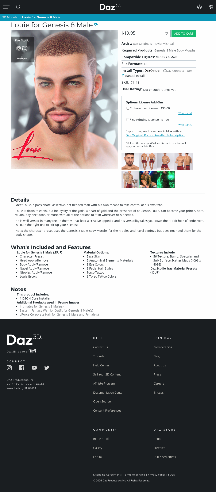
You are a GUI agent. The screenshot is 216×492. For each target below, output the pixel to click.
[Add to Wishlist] (166, 33)
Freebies (159, 448)
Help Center (101, 365)
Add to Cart (183, 33)
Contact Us (100, 347)
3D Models (9, 17)
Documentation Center (108, 392)
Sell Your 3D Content (107, 374)
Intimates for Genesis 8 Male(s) (41, 306)
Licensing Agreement (106, 474)
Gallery (97, 448)
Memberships (163, 347)
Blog (156, 356)
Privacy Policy (156, 474)
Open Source (102, 401)
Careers (159, 383)
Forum (97, 457)
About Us (160, 365)
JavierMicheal (164, 44)
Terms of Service (134, 474)
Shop (157, 439)
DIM (190, 71)
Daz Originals (142, 44)
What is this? (185, 113)
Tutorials (98, 356)
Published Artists (165, 457)
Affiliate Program (104, 383)
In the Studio (101, 439)
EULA (171, 474)
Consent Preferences (107, 410)
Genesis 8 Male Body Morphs (175, 50)
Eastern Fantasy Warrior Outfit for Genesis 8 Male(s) (56, 310)
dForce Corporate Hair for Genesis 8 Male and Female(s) (59, 314)
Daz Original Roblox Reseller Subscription (155, 135)
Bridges (159, 392)
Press (157, 374)
